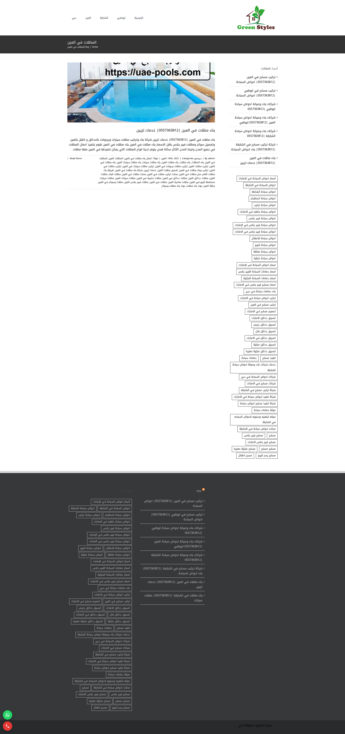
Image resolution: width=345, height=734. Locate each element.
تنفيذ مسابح (269, 358)
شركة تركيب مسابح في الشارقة (258, 390)
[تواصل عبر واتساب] (7, 715)
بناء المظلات (198, 162)
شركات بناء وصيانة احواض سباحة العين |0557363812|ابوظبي (255, 120)
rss (199, 491)
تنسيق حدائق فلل (266, 331)
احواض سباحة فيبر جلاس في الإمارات (255, 225)
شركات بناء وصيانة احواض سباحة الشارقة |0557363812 (255, 133)
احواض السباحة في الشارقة (260, 185)
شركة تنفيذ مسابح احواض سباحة (258, 403)
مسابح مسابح (268, 448)
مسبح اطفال (245, 455)
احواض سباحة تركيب (265, 205)
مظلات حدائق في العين (175, 178)
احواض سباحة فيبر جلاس (262, 218)
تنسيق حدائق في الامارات (261, 338)
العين (164, 158)
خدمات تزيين (150, 170)
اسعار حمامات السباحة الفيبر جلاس (257, 271)
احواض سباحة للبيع (265, 245)
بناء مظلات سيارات (151, 162)
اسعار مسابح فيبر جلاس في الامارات (256, 284)
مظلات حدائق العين (198, 178)
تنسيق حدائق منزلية (264, 344)
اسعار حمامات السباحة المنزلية (259, 278)
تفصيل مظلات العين (168, 170)
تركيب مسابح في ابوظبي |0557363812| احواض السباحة (255, 93)
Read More (75, 158)
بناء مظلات (185, 162)
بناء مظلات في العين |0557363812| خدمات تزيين (175, 130)
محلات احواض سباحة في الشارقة (257, 428)
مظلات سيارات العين (125, 178)
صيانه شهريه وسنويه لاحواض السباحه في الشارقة (255, 419)
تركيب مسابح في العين (263, 304)
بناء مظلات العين (170, 162)
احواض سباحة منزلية (265, 258)
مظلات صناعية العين (178, 182)
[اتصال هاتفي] (7, 726)
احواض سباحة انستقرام (263, 198)
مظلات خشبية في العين (149, 178)
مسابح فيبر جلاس (253, 435)
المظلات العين (116, 158)
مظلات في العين (158, 182)
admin (211, 158)
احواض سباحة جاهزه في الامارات (258, 211)
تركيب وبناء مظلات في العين (193, 170)
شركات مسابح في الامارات (261, 383)
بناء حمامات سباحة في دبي (261, 291)
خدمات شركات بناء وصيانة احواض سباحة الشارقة (254, 367)
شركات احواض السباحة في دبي (258, 376)
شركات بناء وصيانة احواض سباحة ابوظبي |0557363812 (255, 106)
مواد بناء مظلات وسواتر (173, 186)
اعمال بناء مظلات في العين (138, 158)
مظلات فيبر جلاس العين (136, 182)
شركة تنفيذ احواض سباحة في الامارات (255, 396)
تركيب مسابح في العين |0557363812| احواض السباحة (255, 79)
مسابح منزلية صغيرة (244, 448)
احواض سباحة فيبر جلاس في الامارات (255, 231)
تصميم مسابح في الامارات (261, 311)
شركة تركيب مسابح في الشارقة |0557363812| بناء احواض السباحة (253, 147)
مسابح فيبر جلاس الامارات (262, 442)
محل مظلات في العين (190, 174)
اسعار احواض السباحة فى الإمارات (257, 265)
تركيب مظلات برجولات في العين (171, 166)
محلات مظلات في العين (134, 174)
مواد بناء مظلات (194, 186)
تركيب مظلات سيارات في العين (138, 166)
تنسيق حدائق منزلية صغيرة (261, 351)
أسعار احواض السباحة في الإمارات (257, 178)
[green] (255, 6)
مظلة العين (209, 186)
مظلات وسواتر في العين (110, 182)
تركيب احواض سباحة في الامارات (258, 298)
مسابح (272, 435)
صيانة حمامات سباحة (265, 410)
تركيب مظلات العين (198, 166)
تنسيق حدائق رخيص (264, 324)
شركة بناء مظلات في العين (129, 170)
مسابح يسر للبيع (267, 455)
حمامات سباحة (249, 358)
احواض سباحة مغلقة (264, 251)
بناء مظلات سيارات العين (129, 162)
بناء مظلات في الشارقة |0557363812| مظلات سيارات (173, 598)
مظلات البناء (115, 174)
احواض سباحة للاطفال (264, 238)
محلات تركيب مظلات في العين (162, 174)
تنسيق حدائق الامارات (264, 318)
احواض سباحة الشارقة (264, 191)
